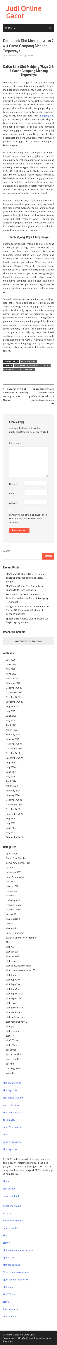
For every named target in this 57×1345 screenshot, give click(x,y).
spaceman (11, 1049)
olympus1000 (13, 918)
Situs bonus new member (16, 1272)
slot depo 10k (13, 979)
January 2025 (12, 739)
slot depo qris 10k (15, 993)
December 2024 (14, 743)
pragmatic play (11, 1104)
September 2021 (14, 837)
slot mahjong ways (16, 1016)
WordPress (27, 1338)
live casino (11, 890)
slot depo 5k (12, 988)
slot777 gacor (13, 1045)
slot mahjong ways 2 (16, 1021)
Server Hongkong (15, 932)
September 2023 (14, 813)
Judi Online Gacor (23, 12)
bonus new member (13, 1220)
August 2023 (12, 818)
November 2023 (14, 804)
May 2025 (10, 720)
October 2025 (13, 697)
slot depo (11, 974)
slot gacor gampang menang (18, 1250)
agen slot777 (12, 853)
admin (30, 55)
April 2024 (11, 781)
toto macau (9, 1119)
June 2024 (11, 771)
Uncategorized (28, 361)
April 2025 (11, 725)
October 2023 (13, 809)
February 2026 (13, 683)
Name (13, 483)
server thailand (11, 1195)
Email (13, 493)
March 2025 (12, 729)
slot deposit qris (11, 1264)
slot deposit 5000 (12, 1082)
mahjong (10, 895)
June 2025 (11, 715)
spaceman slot (13, 1054)
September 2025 (14, 701)
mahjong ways (13, 904)
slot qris (10, 1026)
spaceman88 (12, 1059)
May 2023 (10, 832)
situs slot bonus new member (21, 937)
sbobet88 (11, 928)
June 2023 (11, 827)
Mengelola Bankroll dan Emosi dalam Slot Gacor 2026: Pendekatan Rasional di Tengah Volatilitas (28, 610)
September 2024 (14, 757)
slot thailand (12, 1030)
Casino (9, 867)
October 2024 (13, 753)
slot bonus (11, 960)
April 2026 (11, 673)
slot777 (10, 1035)
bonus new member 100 (18, 862)
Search (6, 550)
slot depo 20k (13, 984)
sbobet (9, 923)
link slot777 (12, 886)
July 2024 (11, 767)
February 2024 (13, 790)
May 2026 (10, 669)
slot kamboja (13, 1012)
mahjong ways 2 (14, 909)
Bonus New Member (16, 858)
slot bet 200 (12, 951)
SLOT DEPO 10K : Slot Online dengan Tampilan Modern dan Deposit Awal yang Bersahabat (27, 598)
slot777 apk (12, 1040)
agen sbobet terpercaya (15, 1279)
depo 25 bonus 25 (15, 876)
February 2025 (13, 734)
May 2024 (10, 776)
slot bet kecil (13, 956)
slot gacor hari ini (15, 1007)
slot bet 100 (9, 1188)
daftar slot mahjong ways (27, 365)
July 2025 (11, 711)
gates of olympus (12, 1205)
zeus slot (10, 1073)
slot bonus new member (18, 965)
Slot (8, 942)
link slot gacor (10, 1309)
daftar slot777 (13, 872)
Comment (15, 443)
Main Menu (13, 28)
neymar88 (11, 914)
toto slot (11, 1063)
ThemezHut (8, 1341)
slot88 (6, 1134)
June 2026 (11, 664)
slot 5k (6, 1301)
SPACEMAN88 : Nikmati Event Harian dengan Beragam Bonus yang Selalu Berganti (25, 577)
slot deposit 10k (14, 998)
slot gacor (11, 1002)
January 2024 (12, 795)
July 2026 (11, 659)
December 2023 (14, 799)
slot (33, 1159)
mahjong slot (46, 115)
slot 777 (10, 946)
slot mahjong (26, 369)
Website (13, 503)
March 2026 (12, 678)
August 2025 (12, 706)
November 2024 (14, 748)
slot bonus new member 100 (20, 970)
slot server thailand (13, 1097)
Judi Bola (11, 881)
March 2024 (12, 785)
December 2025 (14, 687)
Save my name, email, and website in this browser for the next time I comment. (28, 518)
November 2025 (14, 692)
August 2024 (12, 762)
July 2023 (11, 823)
